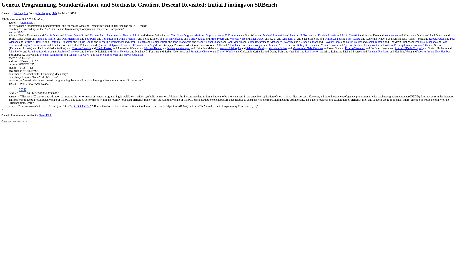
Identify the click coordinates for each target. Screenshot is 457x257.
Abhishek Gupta (203, 35)
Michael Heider (153, 48)
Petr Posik (90, 38)
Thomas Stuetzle (81, 48)
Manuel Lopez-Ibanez (209, 41)
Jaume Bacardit (256, 41)
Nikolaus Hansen (46, 38)
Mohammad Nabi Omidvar (308, 48)
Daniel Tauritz (159, 41)
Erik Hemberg (443, 51)
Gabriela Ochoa (278, 48)
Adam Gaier (234, 45)
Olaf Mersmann (70, 38)
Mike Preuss (217, 38)
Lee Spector (312, 51)
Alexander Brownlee (281, 41)
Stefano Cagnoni (308, 41)
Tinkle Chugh (85, 41)
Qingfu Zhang (333, 38)
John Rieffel (15, 51)
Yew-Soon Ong (180, 35)
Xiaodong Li (289, 38)
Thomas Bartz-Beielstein (104, 35)
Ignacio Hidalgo (106, 45)
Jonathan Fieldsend (378, 51)
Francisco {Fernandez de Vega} (139, 45)
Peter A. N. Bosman (301, 35)
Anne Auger (391, 35)
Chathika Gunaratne (61, 41)
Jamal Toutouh (375, 41)
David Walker (354, 41)
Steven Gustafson (134, 54)
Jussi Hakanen (137, 41)
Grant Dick (26, 22)
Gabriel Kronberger (107, 54)
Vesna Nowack (329, 45)
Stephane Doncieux (68, 51)
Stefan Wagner (255, 45)
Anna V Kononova (229, 35)
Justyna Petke (421, 45)
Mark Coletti (353, 38)
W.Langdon (21, 13)
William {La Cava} (80, 54)
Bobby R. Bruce (306, 45)
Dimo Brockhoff (128, 38)
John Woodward (182, 41)
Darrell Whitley (226, 51)
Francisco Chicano (201, 51)
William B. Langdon (396, 45)
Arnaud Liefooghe (230, 48)
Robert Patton (437, 38)
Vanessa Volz (237, 38)
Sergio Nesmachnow (34, 45)
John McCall (234, 41)
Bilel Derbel (257, 38)
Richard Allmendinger (111, 41)
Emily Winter (371, 45)
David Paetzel (104, 48)
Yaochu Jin (423, 51)
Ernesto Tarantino (355, 48)
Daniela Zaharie (327, 35)
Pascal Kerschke (174, 38)
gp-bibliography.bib (46, 13)
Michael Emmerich (273, 35)
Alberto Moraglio (74, 35)
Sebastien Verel (255, 48)
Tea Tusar (107, 38)
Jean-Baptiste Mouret (40, 51)
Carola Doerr (51, 35)
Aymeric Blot (351, 45)
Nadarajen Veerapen (178, 48)
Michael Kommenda (51, 54)
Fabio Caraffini (350, 35)
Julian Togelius (120, 51)
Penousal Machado (426, 41)
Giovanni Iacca (332, 41)
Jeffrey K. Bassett (34, 41)
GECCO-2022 (82, 106)
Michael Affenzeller (280, 45)
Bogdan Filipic (131, 35)
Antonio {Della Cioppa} (409, 48)
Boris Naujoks (197, 38)
